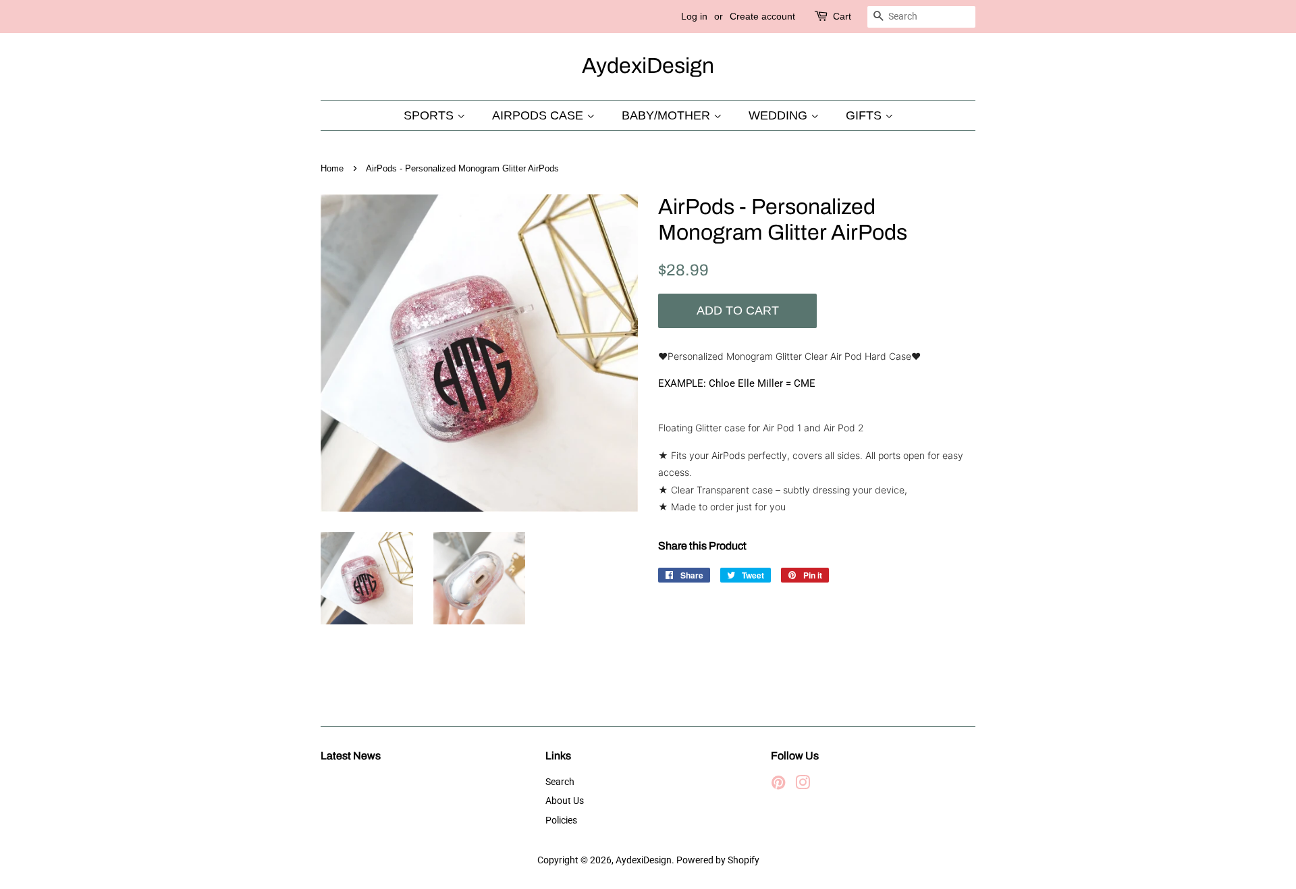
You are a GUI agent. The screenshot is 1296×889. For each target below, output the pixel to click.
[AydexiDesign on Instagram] (802, 785)
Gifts (865, 115)
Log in (694, 16)
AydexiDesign (648, 66)
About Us (564, 801)
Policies (561, 820)
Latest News (351, 755)
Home (332, 168)
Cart (842, 16)
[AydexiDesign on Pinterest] (778, 785)
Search (559, 782)
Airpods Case (539, 115)
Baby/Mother (667, 115)
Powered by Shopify (717, 860)
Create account (762, 16)
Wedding (780, 115)
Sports (430, 115)
